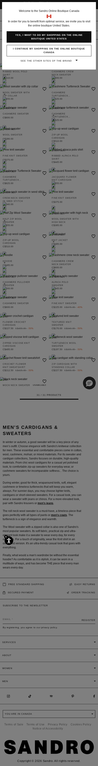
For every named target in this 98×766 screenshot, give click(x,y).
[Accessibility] (9, 540)
